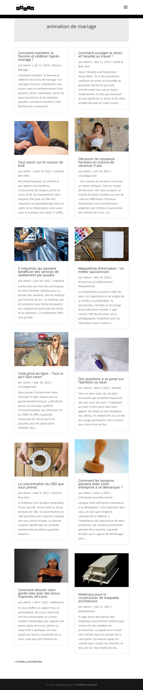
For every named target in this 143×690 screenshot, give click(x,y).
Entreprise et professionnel (95, 282)
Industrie (58, 280)
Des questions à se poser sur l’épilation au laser (101, 380)
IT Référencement (85, 684)
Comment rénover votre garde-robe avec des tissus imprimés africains (39, 593)
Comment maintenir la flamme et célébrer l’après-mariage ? (39, 56)
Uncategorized (27, 386)
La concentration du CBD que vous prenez (41, 485)
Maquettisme (86, 286)
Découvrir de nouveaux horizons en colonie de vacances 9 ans (96, 162)
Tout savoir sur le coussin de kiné (40, 164)
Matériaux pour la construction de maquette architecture (98, 597)
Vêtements (57, 602)
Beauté (116, 388)
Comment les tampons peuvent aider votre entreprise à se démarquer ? (100, 483)
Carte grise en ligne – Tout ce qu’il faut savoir (40, 375)
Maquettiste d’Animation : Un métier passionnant (101, 270)
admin (27, 65)
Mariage (23, 69)
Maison (56, 65)
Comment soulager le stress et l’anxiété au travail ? (100, 54)
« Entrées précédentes (28, 661)
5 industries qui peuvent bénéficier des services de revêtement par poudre (38, 271)
